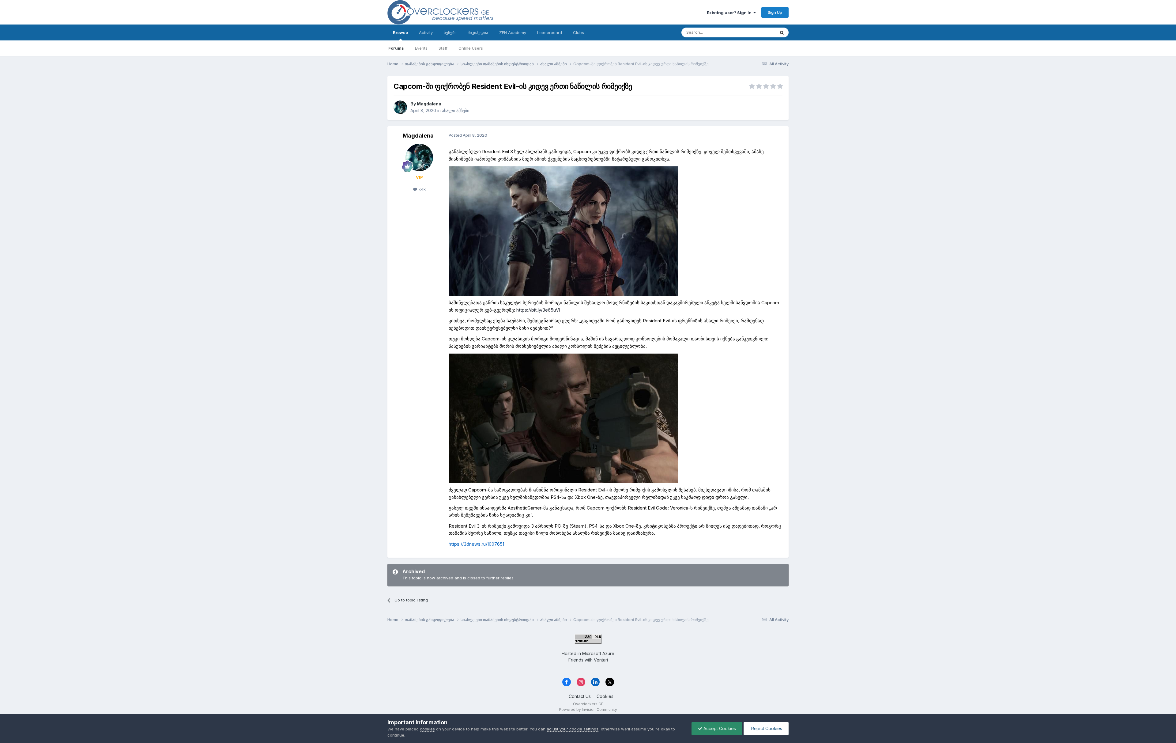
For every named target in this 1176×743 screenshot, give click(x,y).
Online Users (470, 48)
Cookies (605, 696)
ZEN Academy (512, 32)
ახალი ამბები (455, 110)
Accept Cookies (719, 728)
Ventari (601, 659)
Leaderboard (549, 32)
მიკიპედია (478, 32)
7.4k (421, 189)
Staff (443, 48)
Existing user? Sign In (730, 12)
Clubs (578, 32)
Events (421, 48)
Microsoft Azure (598, 653)
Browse (400, 32)
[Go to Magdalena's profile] (400, 107)
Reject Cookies (766, 728)
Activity (426, 32)
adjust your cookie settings (572, 728)
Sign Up (775, 12)
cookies (427, 728)
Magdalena (429, 103)
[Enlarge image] (563, 231)
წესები (450, 32)
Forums (396, 48)
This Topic (757, 32)
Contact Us (580, 696)
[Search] (782, 32)
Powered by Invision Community (588, 709)
